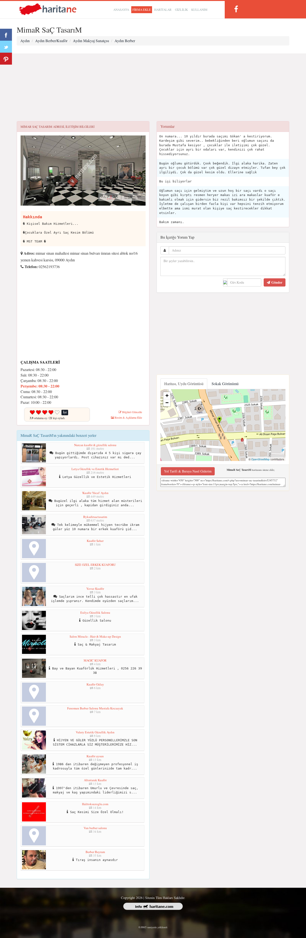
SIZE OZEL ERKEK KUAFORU (95, 564)
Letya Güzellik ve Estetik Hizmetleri (95, 469)
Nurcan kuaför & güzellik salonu (95, 445)
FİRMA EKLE (141, 9)
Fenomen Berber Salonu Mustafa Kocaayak (95, 708)
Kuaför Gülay (95, 684)
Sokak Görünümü (225, 383)
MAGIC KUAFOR (95, 660)
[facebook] (236, 9)
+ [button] (167, 396)
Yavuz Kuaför (95, 588)
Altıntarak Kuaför (95, 780)
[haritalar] (47, 8)
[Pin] (6, 59)
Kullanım (199, 9)
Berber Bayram (95, 852)
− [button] (167, 403)
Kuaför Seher (95, 541)
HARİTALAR (163, 9)
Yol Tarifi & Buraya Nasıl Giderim (188, 471)
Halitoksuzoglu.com (95, 804)
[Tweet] (6, 47)
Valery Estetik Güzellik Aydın (95, 732)
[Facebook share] (6, 35)
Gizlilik (181, 9)
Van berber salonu (95, 828)
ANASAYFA (121, 9)
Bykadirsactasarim (95, 517)
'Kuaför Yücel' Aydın (95, 493)
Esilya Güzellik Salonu (95, 612)
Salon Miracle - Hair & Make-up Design (95, 636)
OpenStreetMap (260, 459)
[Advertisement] (153, 88)
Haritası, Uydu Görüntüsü (183, 383)
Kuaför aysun (95, 756)
